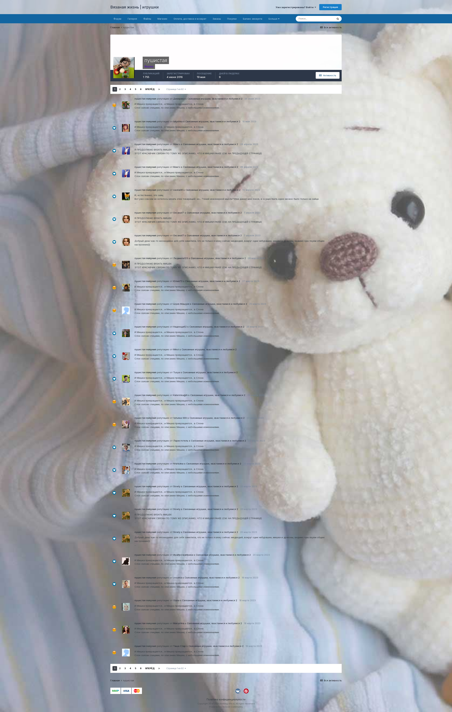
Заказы (217, 18)
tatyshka (178, 121)
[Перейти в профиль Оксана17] (126, 219)
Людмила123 (180, 258)
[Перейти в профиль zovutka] (126, 584)
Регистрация (330, 7)
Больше (273, 18)
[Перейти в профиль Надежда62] (126, 333)
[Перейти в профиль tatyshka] (126, 128)
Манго (176, 144)
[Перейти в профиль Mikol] (126, 356)
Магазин (162, 18)
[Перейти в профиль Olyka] (126, 607)
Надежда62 (180, 326)
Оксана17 (178, 212)
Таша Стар (179, 646)
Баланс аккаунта (252, 18)
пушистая (140, 98)
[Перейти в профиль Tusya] (126, 379)
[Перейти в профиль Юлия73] (126, 288)
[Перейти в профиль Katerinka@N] (126, 401)
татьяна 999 (180, 417)
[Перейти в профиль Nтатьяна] (126, 470)
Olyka (176, 600)
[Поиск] (338, 19)
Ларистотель (180, 440)
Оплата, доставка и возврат (190, 18)
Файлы (147, 18)
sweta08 (178, 189)
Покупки (232, 18)
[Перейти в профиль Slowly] (126, 493)
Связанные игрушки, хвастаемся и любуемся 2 (215, 98)
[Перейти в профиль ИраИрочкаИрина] (126, 561)
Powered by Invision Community (226, 706)
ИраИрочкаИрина (183, 554)
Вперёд (149, 89)
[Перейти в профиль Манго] (126, 151)
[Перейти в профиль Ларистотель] (126, 447)
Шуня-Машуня (181, 303)
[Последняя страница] (159, 89)
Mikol (176, 349)
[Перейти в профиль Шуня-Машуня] (126, 310)
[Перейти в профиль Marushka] (126, 630)
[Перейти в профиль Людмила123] (126, 265)
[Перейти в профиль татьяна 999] (126, 424)
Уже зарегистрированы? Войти (295, 7)
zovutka (177, 577)
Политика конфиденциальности (226, 699)
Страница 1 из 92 (175, 89)
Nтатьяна (178, 463)
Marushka (178, 623)
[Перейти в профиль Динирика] (126, 105)
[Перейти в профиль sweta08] (126, 196)
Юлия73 (177, 281)
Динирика (179, 98)
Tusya (176, 372)
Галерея (132, 18)
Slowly (176, 486)
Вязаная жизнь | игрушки (134, 7)
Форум (117, 18)
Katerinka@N (180, 395)
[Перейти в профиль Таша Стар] (126, 652)
